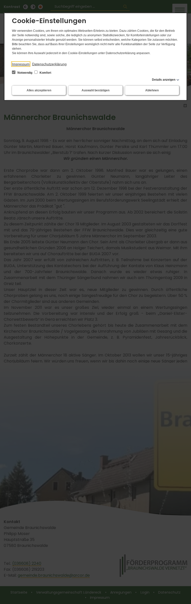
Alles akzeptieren (39, 90)
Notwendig (25, 72)
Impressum (21, 64)
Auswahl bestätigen (95, 90)
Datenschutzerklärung (49, 64)
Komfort (45, 72)
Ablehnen (152, 90)
